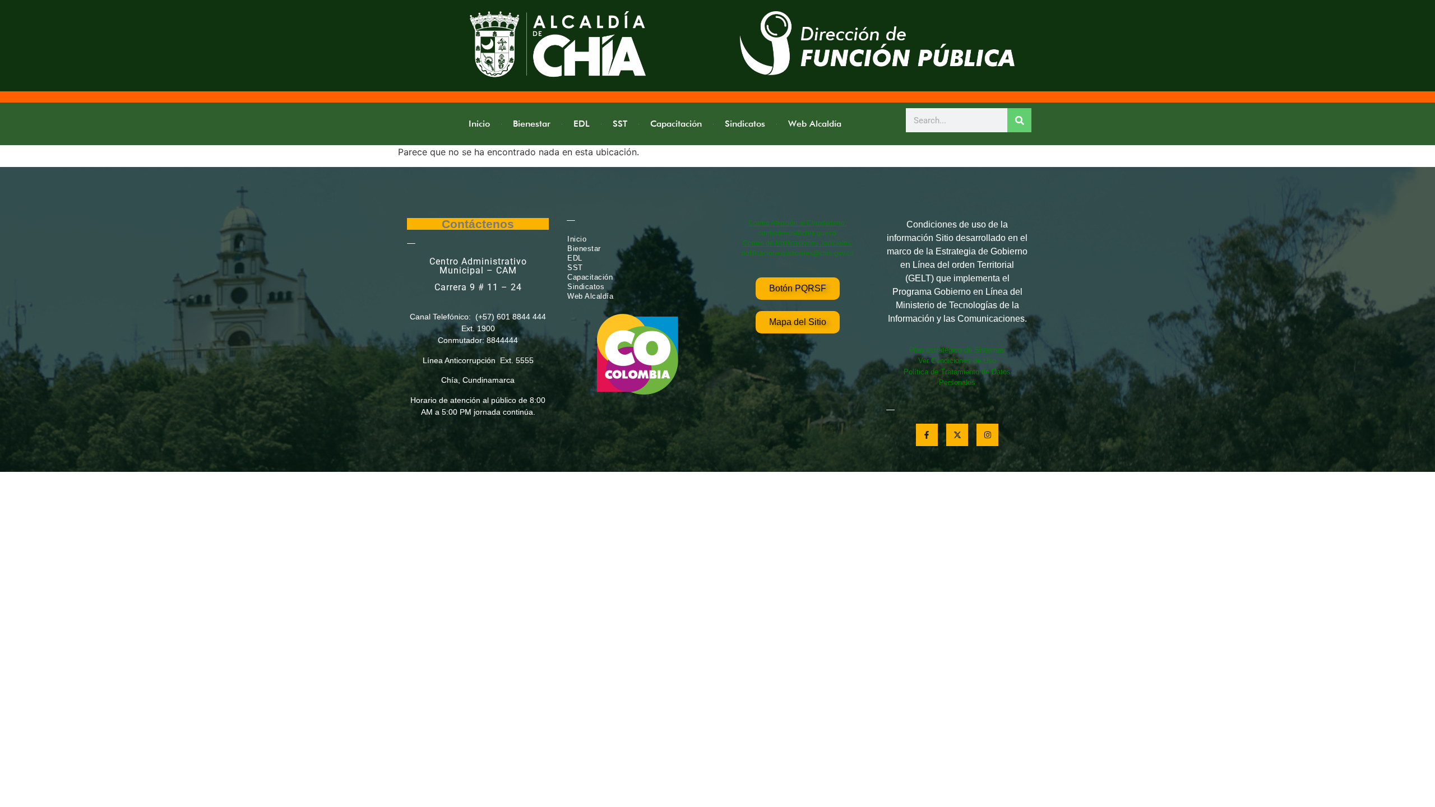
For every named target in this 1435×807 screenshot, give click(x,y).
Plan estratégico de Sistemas (957, 350)
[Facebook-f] (927, 435)
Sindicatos (745, 123)
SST (620, 123)
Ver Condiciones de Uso (957, 360)
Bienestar (531, 123)
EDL (581, 123)
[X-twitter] (957, 435)
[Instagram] (987, 435)
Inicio (479, 123)
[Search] (1019, 120)
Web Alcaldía (814, 123)
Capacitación (676, 123)
